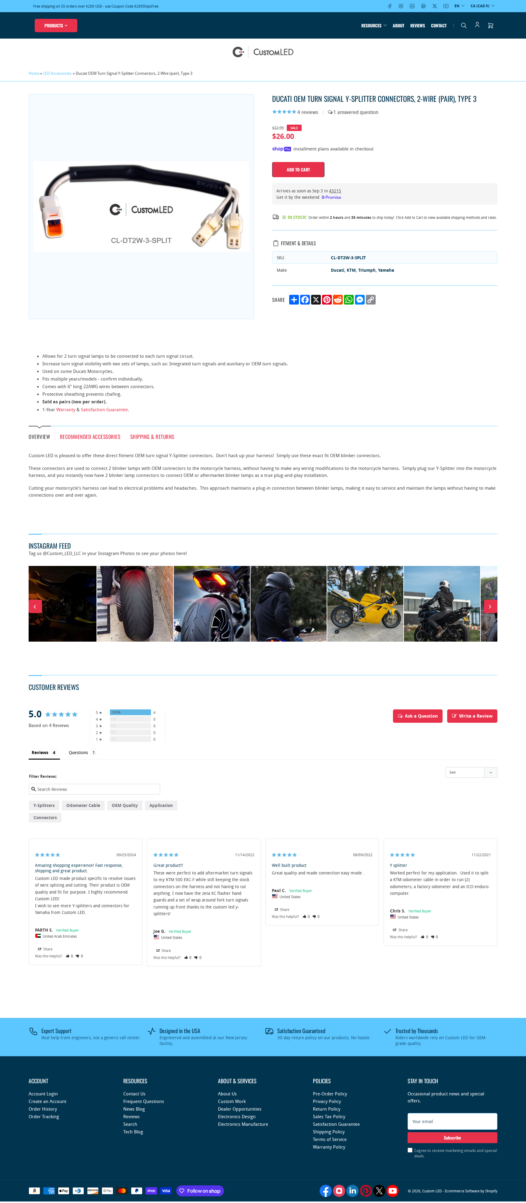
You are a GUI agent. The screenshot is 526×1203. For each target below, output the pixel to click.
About (398, 25)
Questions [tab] (78, 752)
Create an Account (47, 1101)
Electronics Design (237, 1116)
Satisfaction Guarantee (104, 409)
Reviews (417, 25)
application (161, 805)
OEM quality (125, 805)
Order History (43, 1109)
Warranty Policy (329, 1147)
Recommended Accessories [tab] (90, 436)
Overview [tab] (39, 436)
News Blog (134, 1109)
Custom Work (232, 1101)
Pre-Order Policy (330, 1094)
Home (34, 73)
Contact (439, 25)
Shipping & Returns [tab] (152, 436)
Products (53, 25)
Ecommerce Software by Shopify (471, 1190)
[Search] (464, 25)
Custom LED (432, 1190)
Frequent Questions (143, 1101)
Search (130, 1124)
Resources (371, 25)
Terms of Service (330, 1139)
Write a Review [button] (476, 716)
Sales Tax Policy (329, 1116)
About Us (227, 1094)
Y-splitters (44, 805)
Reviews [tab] (40, 752)
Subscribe (452, 1137)
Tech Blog (133, 1132)
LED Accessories (57, 73)
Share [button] (47, 948)
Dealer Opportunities (239, 1109)
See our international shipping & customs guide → (114, 6)
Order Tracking (44, 1116)
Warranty (65, 409)
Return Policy (326, 1109)
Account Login (43, 1094)
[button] (69, 955)
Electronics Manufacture (243, 1124)
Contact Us (134, 1094)
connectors (45, 817)
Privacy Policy (327, 1101)
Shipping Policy (329, 1132)
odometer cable (83, 805)
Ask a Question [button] (421, 716)
